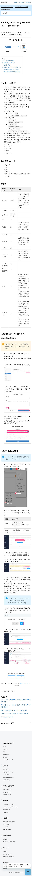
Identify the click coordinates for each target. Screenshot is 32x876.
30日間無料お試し (7, 789)
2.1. (5, 65)
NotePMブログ (6, 809)
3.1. (5, 69)
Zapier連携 (5, 827)
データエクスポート (7, 717)
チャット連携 (6, 824)
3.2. (5, 71)
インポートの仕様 (8, 60)
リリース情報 (6, 774)
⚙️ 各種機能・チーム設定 (21, 7)
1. (2, 60)
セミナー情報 (6, 779)
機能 (4, 752)
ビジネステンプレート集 (8, 804)
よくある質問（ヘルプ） (8, 772)
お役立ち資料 (6, 812)
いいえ (20, 676)
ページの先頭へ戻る (7, 691)
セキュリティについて (8, 759)
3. (3, 67)
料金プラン (5, 749)
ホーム (4, 746)
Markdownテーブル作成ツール (10, 807)
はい (11, 676)
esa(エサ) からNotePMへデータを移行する (14, 710)
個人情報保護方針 (7, 854)
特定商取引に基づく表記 (8, 856)
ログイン (5, 839)
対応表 (8, 65)
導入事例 (5, 757)
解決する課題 (6, 754)
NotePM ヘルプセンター (7, 7)
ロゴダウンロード (7, 794)
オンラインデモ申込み (8, 777)
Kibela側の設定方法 (12, 69)
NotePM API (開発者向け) (9, 821)
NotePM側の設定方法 (13, 71)
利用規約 (5, 851)
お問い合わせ (24, 683)
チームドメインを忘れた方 (9, 841)
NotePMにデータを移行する (12, 67)
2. (3, 63)
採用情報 (5, 868)
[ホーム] (4, 2)
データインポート (5, 9)
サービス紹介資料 (7, 792)
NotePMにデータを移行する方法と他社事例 (14, 713)
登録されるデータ (9, 63)
